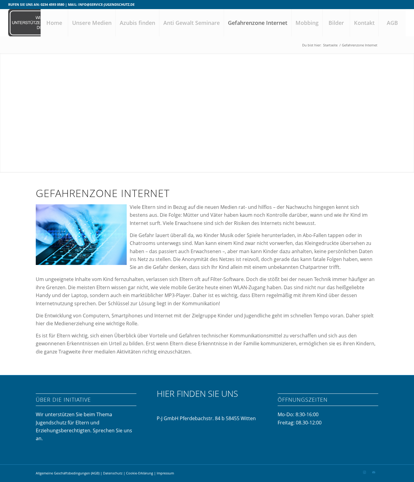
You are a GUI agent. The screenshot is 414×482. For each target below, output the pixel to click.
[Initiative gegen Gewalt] (38, 22)
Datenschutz (113, 473)
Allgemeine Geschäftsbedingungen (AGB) (67, 473)
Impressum (165, 473)
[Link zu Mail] (373, 472)
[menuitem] (54, 22)
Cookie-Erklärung (139, 473)
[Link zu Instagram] (364, 472)
